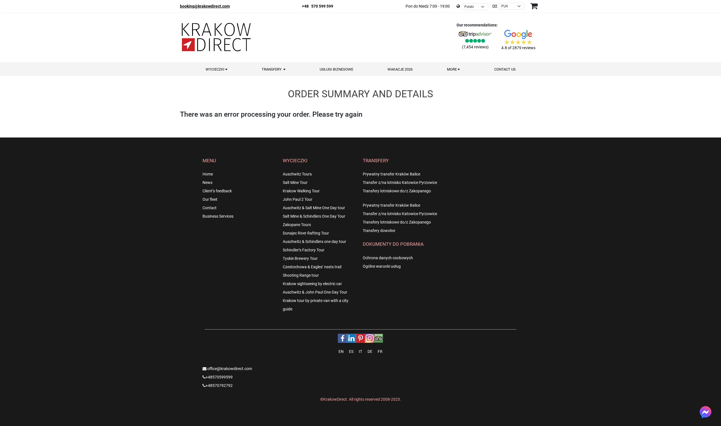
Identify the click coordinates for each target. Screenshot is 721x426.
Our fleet (209, 199)
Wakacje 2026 (400, 69)
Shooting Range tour (301, 275)
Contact (209, 208)
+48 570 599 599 (317, 6)
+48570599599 (219, 377)
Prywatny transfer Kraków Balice (391, 174)
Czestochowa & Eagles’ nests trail (312, 267)
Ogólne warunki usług (382, 266)
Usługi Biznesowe (336, 69)
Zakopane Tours (297, 224)
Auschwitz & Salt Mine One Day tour (314, 208)
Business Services (217, 216)
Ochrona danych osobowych (388, 258)
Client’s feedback (217, 191)
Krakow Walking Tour (301, 191)
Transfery (272, 69)
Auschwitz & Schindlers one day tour (314, 241)
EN (341, 351)
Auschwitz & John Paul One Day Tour (315, 292)
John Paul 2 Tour (297, 199)
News (207, 182)
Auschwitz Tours (297, 174)
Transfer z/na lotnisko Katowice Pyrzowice (400, 182)
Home (207, 174)
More (452, 69)
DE (370, 351)
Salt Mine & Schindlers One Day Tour (314, 216)
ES (351, 351)
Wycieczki (215, 69)
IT (360, 351)
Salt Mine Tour (295, 182)
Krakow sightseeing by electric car (312, 283)
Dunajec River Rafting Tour (306, 233)
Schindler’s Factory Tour (303, 250)
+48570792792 (219, 385)
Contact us (505, 69)
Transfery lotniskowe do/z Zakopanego (397, 191)
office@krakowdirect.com (229, 368)
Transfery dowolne (379, 230)
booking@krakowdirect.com (205, 6)
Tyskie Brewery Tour (300, 258)
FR (380, 351)
